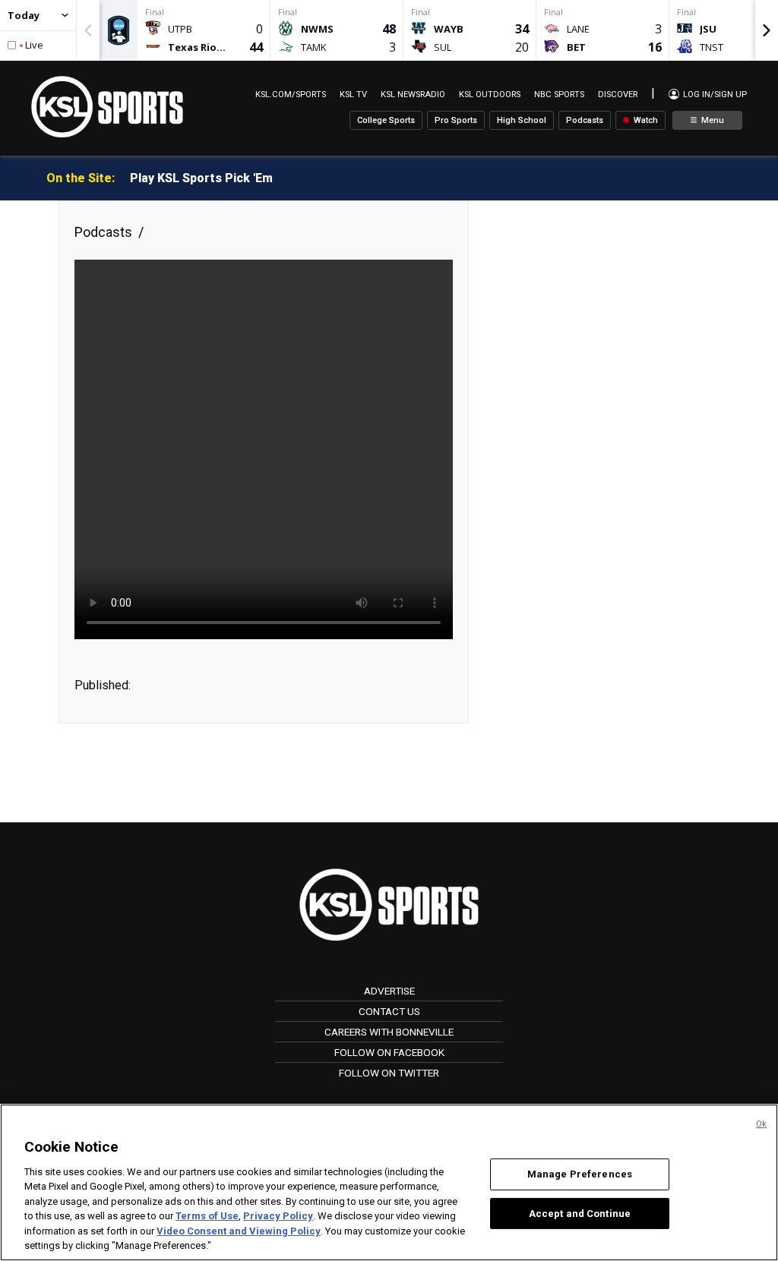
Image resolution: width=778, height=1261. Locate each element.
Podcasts (584, 120)
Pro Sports (456, 120)
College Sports (386, 120)
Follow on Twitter (389, 1073)
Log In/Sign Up (714, 94)
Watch (644, 120)
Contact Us (389, 1011)
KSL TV (353, 94)
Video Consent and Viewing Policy (239, 1231)
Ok (761, 1124)
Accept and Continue (580, 1212)
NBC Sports (559, 94)
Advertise (389, 991)
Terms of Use (207, 1216)
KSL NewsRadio (413, 94)
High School (521, 120)
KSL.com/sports (290, 94)
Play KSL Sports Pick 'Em (201, 178)
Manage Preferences (579, 1174)
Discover (617, 94)
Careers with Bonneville (389, 1032)
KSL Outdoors (489, 94)
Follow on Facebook (389, 1052)
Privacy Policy (278, 1216)
